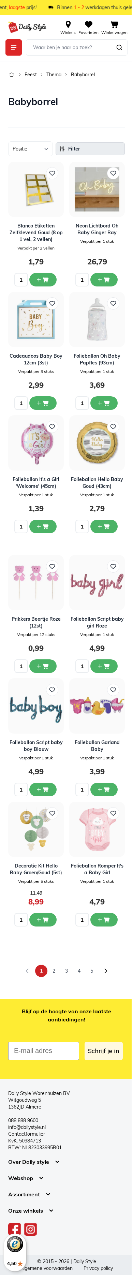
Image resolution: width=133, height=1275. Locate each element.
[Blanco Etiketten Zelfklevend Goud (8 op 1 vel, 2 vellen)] (36, 189)
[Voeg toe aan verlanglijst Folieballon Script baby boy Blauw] (52, 690)
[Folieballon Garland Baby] (97, 706)
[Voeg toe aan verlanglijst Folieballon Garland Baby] (113, 690)
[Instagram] (30, 1229)
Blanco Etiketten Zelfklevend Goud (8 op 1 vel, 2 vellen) (36, 232)
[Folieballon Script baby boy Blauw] (36, 706)
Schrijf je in (103, 1051)
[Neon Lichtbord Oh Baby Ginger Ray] (97, 189)
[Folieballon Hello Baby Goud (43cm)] (97, 443)
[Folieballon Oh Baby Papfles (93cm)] (97, 319)
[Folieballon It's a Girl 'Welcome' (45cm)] (36, 443)
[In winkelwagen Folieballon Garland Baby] (104, 789)
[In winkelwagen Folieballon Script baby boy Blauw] (43, 789)
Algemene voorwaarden (46, 1268)
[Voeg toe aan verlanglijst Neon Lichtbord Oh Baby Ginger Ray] (113, 173)
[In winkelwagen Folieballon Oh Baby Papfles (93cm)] (104, 403)
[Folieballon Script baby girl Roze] (97, 582)
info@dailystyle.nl (27, 1127)
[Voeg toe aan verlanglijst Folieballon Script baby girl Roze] (113, 566)
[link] (27, 970)
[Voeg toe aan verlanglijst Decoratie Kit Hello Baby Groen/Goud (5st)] (52, 813)
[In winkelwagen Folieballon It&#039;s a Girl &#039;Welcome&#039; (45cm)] (43, 526)
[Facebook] (14, 1229)
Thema (53, 75)
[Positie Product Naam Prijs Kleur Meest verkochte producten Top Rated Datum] (30, 148)
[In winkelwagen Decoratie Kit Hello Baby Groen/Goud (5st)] (43, 920)
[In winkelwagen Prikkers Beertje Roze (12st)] (43, 666)
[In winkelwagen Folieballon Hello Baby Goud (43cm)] (104, 526)
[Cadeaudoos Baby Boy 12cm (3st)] (36, 319)
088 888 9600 (23, 1120)
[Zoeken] (119, 47)
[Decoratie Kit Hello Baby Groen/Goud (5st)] (36, 829)
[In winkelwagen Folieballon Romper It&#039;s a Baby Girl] (104, 920)
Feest (31, 75)
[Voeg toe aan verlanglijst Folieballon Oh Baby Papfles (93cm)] (113, 303)
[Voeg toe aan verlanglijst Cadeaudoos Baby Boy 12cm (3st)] (52, 303)
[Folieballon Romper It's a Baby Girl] (97, 829)
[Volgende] (106, 970)
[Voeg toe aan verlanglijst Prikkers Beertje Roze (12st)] (52, 566)
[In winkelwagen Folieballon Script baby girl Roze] (104, 666)
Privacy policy (98, 1268)
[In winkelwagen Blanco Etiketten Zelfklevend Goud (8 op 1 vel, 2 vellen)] (43, 279)
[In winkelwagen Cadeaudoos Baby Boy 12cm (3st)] (43, 403)
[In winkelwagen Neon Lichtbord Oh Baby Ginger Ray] (104, 279)
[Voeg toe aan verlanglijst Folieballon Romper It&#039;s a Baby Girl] (113, 813)
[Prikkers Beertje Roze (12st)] (36, 582)
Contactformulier (26, 1134)
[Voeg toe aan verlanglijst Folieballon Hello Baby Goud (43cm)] (113, 427)
